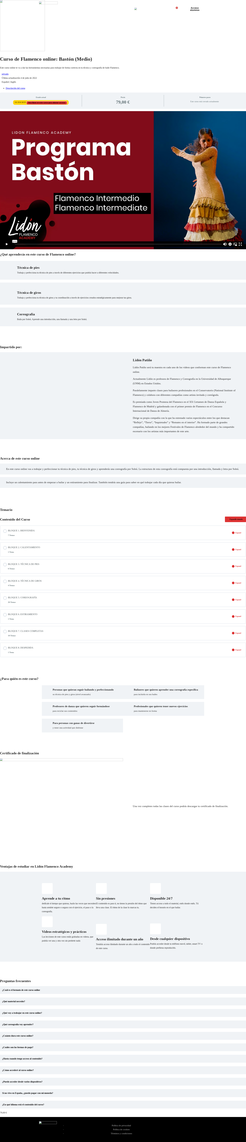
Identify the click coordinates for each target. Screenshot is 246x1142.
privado (5, 74)
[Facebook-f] (193, 1128)
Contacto (128, 9)
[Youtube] (202, 1128)
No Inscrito (21, 102)
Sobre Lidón (81, 9)
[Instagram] (185, 1128)
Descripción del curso (15, 88)
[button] (123, 990)
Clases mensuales (113, 9)
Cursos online (96, 9)
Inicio (70, 9)
